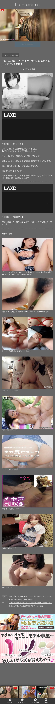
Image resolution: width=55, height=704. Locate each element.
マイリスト (22, 702)
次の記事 (35, 702)
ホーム (10, 702)
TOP (46, 702)
